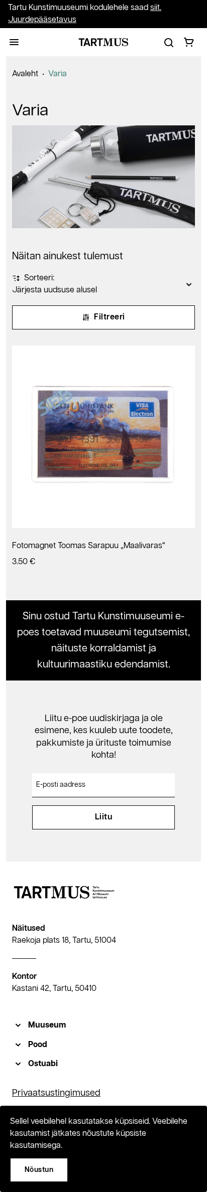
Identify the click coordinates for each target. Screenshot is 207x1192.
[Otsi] (169, 42)
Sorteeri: (39, 278)
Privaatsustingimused (56, 1093)
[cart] (189, 42)
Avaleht (25, 74)
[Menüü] (14, 42)
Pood (37, 1045)
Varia (57, 74)
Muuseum (47, 1025)
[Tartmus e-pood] (103, 42)
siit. (155, 8)
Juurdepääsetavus (42, 20)
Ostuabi (43, 1064)
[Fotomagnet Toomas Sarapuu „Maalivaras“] (103, 437)
